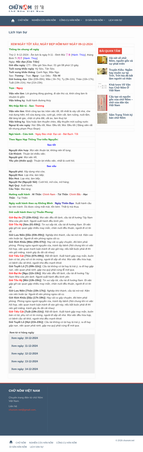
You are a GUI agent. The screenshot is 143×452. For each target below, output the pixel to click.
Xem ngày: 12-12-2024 (24, 353)
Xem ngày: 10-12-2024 (24, 337)
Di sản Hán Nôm (94, 20)
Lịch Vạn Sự (115, 20)
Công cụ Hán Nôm (69, 20)
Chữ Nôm (30, 8)
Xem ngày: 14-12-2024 (24, 368)
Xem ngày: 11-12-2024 (24, 345)
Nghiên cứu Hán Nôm (44, 20)
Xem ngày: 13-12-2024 (24, 361)
